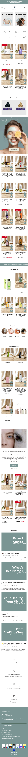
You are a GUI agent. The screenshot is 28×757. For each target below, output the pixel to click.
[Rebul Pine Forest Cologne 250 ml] (21, 280)
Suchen (2, 728)
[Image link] (7, 284)
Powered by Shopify (14, 754)
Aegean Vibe (15, 752)
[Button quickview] (11, 55)
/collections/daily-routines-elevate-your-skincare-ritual (10, 117)
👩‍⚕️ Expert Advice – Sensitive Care (10, 553)
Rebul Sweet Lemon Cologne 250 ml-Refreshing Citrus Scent (20, 315)
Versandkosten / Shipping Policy (7, 738)
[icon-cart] (25, 7)
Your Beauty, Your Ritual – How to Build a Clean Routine (13, 613)
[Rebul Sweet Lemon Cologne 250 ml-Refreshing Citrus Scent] (21, 305)
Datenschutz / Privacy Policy (6, 734)
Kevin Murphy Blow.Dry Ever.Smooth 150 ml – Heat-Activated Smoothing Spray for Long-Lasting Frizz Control (20, 390)
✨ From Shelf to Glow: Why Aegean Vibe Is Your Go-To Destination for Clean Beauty (13, 644)
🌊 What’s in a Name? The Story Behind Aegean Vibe (13, 583)
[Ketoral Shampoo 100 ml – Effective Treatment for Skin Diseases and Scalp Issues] (21, 164)
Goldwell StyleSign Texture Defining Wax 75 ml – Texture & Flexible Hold (20, 518)
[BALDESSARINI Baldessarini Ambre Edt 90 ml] (7, 508)
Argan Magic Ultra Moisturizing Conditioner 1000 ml (7, 492)
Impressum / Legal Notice (6, 730)
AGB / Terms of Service (5, 732)
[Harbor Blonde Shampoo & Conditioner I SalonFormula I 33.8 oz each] (21, 77)
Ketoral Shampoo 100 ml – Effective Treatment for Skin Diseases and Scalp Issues (21, 174)
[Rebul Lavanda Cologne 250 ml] (7, 305)
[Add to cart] (11, 57)
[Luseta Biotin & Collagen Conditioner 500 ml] (21, 51)
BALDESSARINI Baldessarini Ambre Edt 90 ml (7, 518)
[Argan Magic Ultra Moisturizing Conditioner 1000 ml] (7, 482)
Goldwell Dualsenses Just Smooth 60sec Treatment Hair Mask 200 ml (7, 61)
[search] (4, 7)
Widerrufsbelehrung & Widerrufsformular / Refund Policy (12, 736)
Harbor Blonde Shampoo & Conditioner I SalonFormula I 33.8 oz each (20, 87)
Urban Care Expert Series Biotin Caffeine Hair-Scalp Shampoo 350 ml (7, 227)
